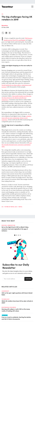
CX (2, 14)
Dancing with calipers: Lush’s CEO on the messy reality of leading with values (16, 310)
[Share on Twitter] (3, 33)
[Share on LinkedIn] (6, 33)
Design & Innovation (8, 225)
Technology (6, 299)
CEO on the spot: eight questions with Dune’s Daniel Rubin (17, 294)
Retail (20, 206)
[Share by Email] (9, 33)
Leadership (5, 291)
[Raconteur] (7, 7)
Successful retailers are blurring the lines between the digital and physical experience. (16, 97)
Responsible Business (9, 307)
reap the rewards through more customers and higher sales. (17, 144)
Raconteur (5, 25)
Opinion (4, 315)
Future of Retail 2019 (11, 206)
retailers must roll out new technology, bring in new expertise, (16, 118)
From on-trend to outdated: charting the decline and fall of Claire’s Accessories (16, 318)
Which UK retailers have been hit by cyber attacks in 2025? (17, 302)
